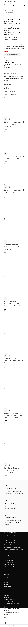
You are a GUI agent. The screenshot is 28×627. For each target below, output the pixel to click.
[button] (5, 119)
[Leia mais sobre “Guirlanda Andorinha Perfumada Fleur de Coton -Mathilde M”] (5, 242)
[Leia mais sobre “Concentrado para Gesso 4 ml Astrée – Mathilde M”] (5, 187)
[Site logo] (14, 4)
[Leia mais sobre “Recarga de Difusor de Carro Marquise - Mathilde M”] (5, 355)
